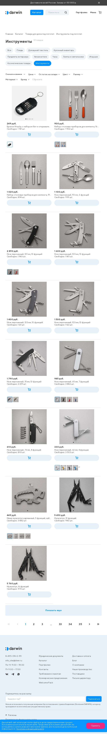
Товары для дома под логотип (39, 34)
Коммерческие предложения (53, 678)
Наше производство (82, 669)
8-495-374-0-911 (13, 656)
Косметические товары (19, 63)
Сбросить (37, 79)
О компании (78, 665)
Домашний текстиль (38, 50)
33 (60, 624)
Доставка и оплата (81, 656)
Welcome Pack (46, 682)
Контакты (43, 669)
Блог (74, 660)
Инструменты (42, 63)
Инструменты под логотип (69, 34)
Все (9, 50)
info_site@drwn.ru (13, 660)
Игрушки (93, 57)
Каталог (19, 34)
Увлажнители (40, 57)
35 (80, 624)
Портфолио (81, 12)
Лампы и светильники (73, 57)
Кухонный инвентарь (64, 50)
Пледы (20, 50)
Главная (9, 34)
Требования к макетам (50, 674)
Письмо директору (81, 678)
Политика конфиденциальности (30, 729)
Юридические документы (51, 656)
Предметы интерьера (18, 57)
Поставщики (78, 674)
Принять (95, 725)
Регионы (12, 715)
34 (70, 624)
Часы (55, 57)
